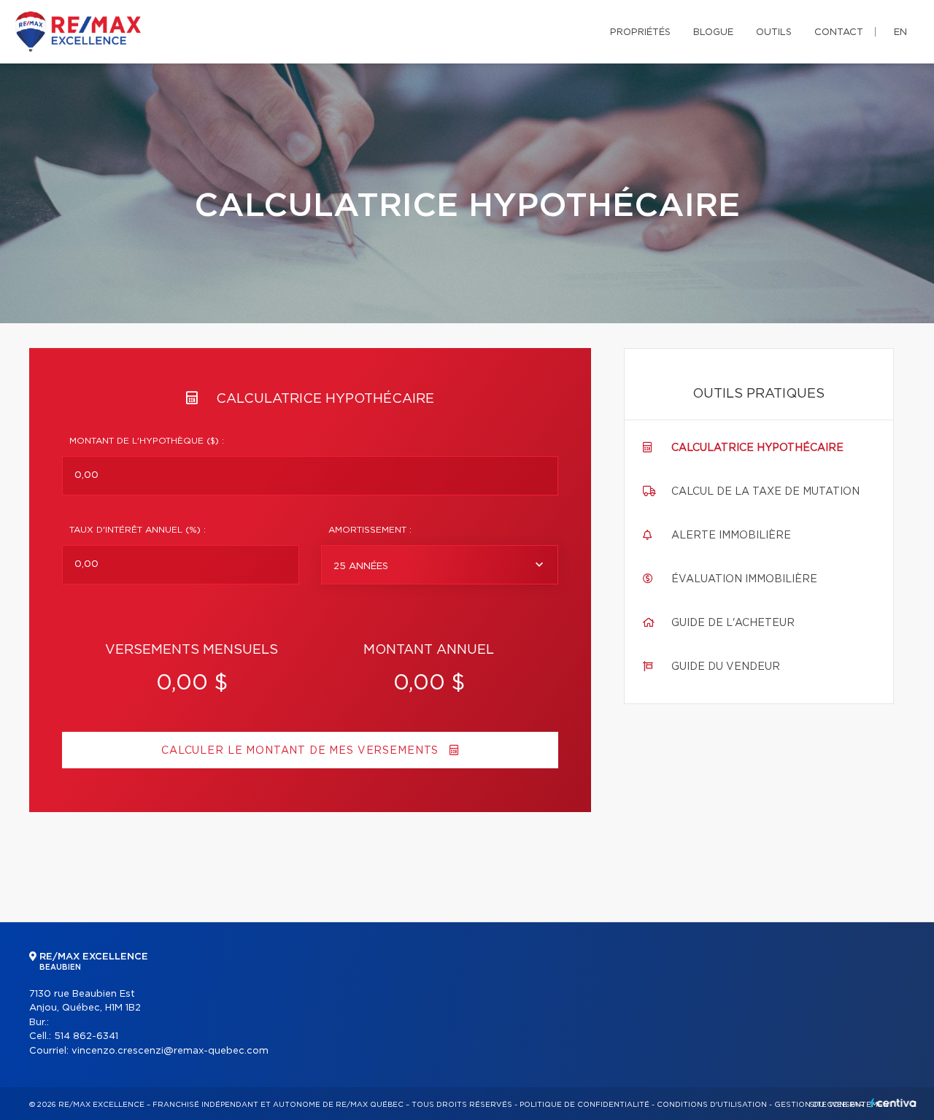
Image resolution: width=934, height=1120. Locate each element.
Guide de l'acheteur (733, 623)
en (900, 32)
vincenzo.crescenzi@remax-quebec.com (170, 1051)
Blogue (713, 32)
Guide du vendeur (725, 667)
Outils (774, 32)
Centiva (893, 1103)
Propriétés (640, 32)
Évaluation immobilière (744, 579)
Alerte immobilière (731, 535)
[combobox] (439, 564)
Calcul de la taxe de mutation (765, 492)
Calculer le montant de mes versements (301, 751)
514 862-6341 (86, 1036)
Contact (838, 32)
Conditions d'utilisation (712, 1104)
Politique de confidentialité (584, 1104)
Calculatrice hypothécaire (757, 448)
